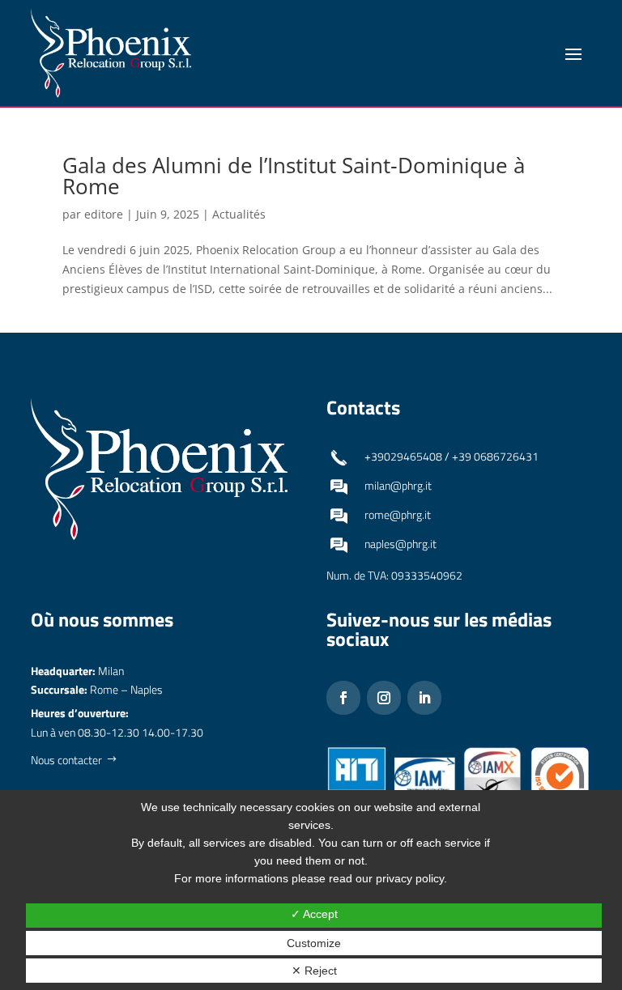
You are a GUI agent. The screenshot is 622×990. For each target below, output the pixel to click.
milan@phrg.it (398, 485)
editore (103, 214)
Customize (314, 943)
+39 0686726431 (495, 456)
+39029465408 (403, 456)
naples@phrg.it (400, 543)
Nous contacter (66, 759)
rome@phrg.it (397, 514)
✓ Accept (314, 913)
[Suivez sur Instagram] (384, 698)
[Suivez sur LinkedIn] (424, 698)
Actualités (239, 214)
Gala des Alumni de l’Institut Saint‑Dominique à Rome (293, 176)
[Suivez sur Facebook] (343, 698)
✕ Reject (314, 970)
